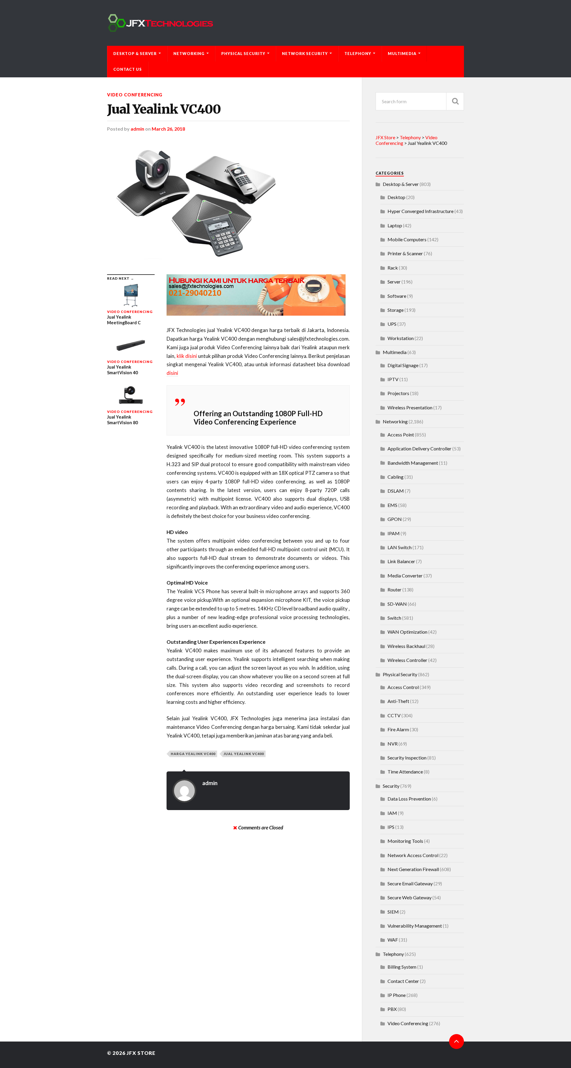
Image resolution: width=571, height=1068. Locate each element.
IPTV (393, 379)
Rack (393, 267)
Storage (396, 310)
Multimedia (402, 53)
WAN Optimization (407, 632)
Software (397, 296)
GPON (395, 519)
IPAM (394, 533)
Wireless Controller (407, 660)
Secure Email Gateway (410, 883)
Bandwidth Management (413, 463)
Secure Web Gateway (410, 897)
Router (394, 589)
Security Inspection (407, 757)
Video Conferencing (134, 94)
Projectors (398, 393)
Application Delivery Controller (419, 448)
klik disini (187, 356)
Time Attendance (405, 771)
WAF (393, 939)
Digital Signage (403, 365)
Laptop (395, 225)
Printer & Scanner (405, 253)
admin (137, 128)
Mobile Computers (407, 239)
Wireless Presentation (410, 407)
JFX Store (141, 1053)
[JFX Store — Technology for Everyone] (285, 23)
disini (172, 373)
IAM (392, 813)
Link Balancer (401, 561)
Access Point (401, 434)
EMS (392, 505)
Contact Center (403, 981)
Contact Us (127, 69)
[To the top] (456, 1041)
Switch (394, 618)
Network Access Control (413, 855)
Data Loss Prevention (409, 798)
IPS (391, 827)
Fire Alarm (398, 729)
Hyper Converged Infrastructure (421, 211)
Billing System (402, 967)
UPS (392, 324)
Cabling (396, 477)
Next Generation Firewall (413, 869)
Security (391, 786)
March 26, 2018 (168, 128)
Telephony (357, 53)
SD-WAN (397, 604)
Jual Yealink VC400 (164, 109)
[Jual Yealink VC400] (228, 202)
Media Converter (405, 575)
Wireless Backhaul (406, 646)
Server (394, 281)
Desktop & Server (135, 53)
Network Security (305, 53)
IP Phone (397, 995)
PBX (392, 1009)
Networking (189, 53)
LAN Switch (400, 547)
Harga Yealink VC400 (193, 754)
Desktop (396, 197)
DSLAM (396, 491)
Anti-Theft (398, 701)
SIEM (393, 911)
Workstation (401, 338)
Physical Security (243, 53)
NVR (393, 743)
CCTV (394, 715)
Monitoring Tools (405, 841)
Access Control (403, 687)
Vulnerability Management (415, 925)
